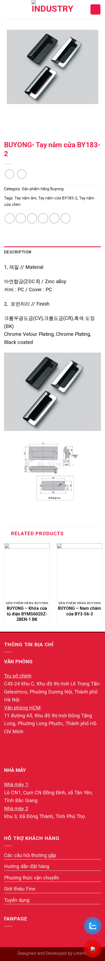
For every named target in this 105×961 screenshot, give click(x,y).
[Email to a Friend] (43, 218)
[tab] (52, 252)
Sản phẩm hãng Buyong (43, 188)
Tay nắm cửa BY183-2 (57, 198)
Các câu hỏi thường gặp (30, 855)
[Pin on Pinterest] (54, 218)
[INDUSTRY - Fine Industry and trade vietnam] (52, 9)
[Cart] (95, 9)
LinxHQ (81, 953)
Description (17, 252)
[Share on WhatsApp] (10, 218)
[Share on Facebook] (21, 218)
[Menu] (8, 9)
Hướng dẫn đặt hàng (26, 866)
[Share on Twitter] (32, 218)
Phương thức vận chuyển (31, 877)
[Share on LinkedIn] (66, 218)
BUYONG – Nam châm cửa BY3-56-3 (79, 611)
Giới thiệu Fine (19, 889)
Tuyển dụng (16, 900)
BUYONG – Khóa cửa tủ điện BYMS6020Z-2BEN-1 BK (27, 614)
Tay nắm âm (25, 198)
